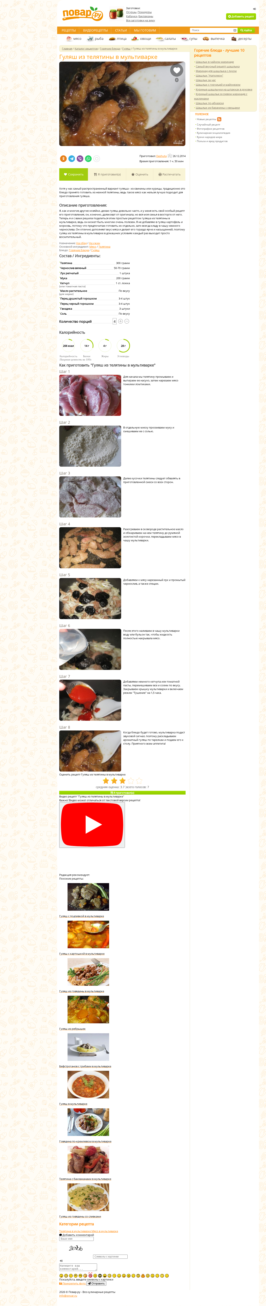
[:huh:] (162, 1276)
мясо (77, 38)
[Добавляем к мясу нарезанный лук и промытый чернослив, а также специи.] (90, 599)
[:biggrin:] (66, 1276)
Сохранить (75, 174)
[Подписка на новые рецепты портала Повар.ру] (219, 120)
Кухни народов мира (209, 137)
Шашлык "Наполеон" (209, 75)
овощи (145, 38)
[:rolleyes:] (138, 1276)
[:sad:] (152, 1276)
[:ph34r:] (100, 1276)
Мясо (92, 246)
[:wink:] (133, 1276)
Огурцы (131, 12)
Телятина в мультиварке (75, 1231)
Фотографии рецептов (210, 128)
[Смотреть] (92, 825)
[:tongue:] (124, 1276)
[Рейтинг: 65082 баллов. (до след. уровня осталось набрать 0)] (170, 155)
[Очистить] (235, 30)
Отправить (98, 1283)
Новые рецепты (206, 119)
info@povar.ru (68, 1295)
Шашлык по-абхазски (210, 103)
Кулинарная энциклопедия (213, 133)
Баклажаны (145, 16)
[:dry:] (71, 1276)
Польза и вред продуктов (212, 141)
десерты (244, 38)
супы (193, 38)
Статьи (121, 30)
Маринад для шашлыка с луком (216, 71)
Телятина (104, 246)
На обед (81, 243)
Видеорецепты (95, 30)
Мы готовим (145, 30)
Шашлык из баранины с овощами (218, 108)
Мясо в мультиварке (104, 1231)
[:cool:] (80, 1276)
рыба (99, 38)
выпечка (218, 38)
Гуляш (95, 250)
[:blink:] (109, 1276)
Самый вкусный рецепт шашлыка (218, 66)
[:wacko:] (148, 1276)
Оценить (141, 174)
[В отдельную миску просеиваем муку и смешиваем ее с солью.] (90, 446)
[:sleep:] (114, 1276)
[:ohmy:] (61, 1276)
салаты (170, 38)
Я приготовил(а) (109, 174)
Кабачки (131, 16)
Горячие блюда (79, 250)
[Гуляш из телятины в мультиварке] (122, 104)
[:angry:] (129, 1276)
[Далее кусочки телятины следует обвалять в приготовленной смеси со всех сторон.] (90, 497)
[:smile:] (119, 1276)
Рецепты (69, 30)
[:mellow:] (167, 1276)
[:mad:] (95, 1276)
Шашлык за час (206, 80)
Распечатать (171, 174)
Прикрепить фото (74, 1283)
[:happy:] (157, 1276)
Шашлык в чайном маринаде (215, 62)
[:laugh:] (105, 1276)
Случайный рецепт (208, 124)
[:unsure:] (76, 1276)
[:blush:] (85, 1276)
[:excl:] (143, 1276)
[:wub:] (90, 1275)
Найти (247, 30)
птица (122, 38)
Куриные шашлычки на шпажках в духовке (224, 89)
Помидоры (145, 12)
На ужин (94, 243)
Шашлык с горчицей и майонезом (218, 84)
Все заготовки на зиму (140, 20)
